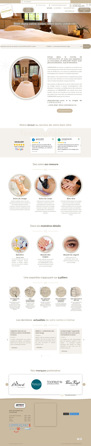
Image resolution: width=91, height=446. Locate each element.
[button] (81, 145)
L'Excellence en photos (65, 110)
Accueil (49, 8)
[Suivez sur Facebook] (87, 5)
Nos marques (69, 11)
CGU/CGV (20, 443)
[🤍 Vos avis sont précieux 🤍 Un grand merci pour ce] (63, 401)
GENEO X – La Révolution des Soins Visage (33, 46)
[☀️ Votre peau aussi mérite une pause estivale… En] (78, 401)
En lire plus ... (15, 347)
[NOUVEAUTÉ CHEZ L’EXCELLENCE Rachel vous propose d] (71, 405)
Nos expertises (69, 8)
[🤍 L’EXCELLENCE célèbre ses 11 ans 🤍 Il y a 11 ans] (71, 410)
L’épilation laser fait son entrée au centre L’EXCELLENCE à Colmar (20, 333)
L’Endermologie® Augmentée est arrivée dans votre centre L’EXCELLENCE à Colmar (70, 333)
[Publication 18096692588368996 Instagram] (78, 410)
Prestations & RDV (84, 10)
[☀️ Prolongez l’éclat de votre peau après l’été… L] (71, 401)
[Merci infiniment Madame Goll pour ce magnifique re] (78, 405)
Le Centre (57, 8)
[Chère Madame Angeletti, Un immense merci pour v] (63, 410)
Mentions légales (13, 443)
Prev (7, 384)
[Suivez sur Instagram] (90, 5)
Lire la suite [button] (34, 151)
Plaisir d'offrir (28, 10)
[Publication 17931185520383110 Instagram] (63, 405)
